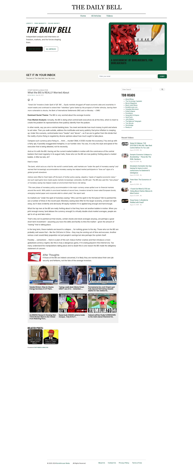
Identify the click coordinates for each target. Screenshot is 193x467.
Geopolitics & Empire (132, 115)
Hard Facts (129, 117)
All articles (51, 49)
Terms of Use (137, 463)
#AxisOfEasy (129, 99)
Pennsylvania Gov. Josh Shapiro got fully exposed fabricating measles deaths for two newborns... (101, 289)
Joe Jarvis (32, 95)
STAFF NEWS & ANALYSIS (40, 347)
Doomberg (129, 113)
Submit (162, 76)
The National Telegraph (133, 121)
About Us (101, 463)
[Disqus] (73, 376)
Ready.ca (128, 127)
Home (83, 16)
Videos (109, 16)
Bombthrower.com (131, 107)
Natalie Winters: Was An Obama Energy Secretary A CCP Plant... (41, 288)
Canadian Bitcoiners (132, 109)
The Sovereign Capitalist (133, 101)
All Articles (96, 16)
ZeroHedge (129, 125)
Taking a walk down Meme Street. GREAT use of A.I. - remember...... (71, 288)
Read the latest (34, 49)
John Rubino (129, 119)
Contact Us (112, 463)
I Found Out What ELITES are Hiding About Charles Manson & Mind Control (141, 191)
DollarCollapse (130, 111)
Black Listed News (131, 105)
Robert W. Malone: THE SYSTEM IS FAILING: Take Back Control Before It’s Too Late (141, 145)
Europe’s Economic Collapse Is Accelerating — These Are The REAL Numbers (141, 157)
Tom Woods (129, 123)
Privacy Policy (124, 463)
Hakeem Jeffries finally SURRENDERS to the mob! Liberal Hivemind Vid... (102, 316)
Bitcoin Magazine (131, 103)
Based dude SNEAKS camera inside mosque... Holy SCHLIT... (72, 316)
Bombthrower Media (63, 463)
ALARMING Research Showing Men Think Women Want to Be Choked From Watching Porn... (43, 316)
